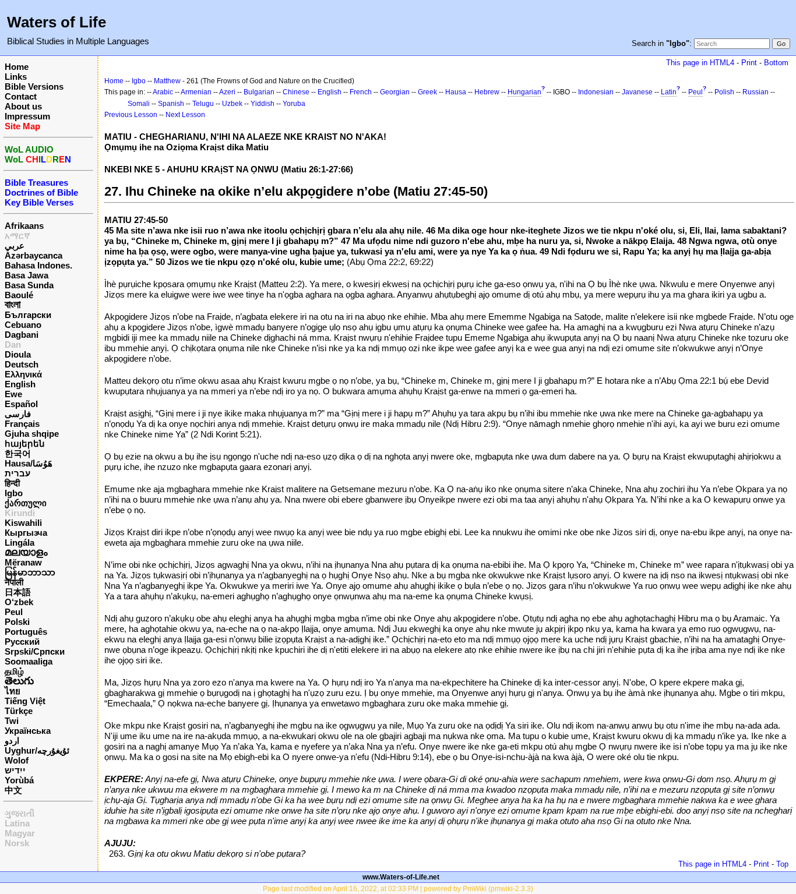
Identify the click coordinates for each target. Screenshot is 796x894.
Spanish (171, 104)
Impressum (27, 116)
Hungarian (524, 92)
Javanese (637, 92)
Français (22, 424)
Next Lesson (185, 115)
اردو (12, 740)
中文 (13, 790)
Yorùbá (19, 780)
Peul (14, 612)
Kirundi (20, 513)
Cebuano (23, 325)
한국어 (18, 453)
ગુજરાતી (19, 813)
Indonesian (596, 92)
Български (28, 315)
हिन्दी (12, 483)
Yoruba (294, 104)
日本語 (18, 592)
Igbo (14, 493)
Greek (427, 92)
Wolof (17, 760)
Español (21, 404)
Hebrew (486, 92)
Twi (12, 721)
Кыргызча (26, 533)
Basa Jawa (26, 275)
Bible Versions (34, 86)
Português (26, 632)
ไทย (12, 691)
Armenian (196, 92)
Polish (724, 92)
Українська (28, 731)
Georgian (395, 92)
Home (17, 67)
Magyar (20, 833)
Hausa (455, 92)
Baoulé (19, 295)
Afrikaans (24, 226)
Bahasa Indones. (38, 265)
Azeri (227, 92)
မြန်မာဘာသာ (30, 572)
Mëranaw (23, 562)
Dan (13, 344)
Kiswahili (23, 523)
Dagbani (21, 335)
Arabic (163, 92)
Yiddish (262, 104)
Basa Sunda (29, 285)
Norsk (17, 843)
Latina (17, 823)
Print (749, 62)
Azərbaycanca (33, 255)
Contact (21, 96)
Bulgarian (259, 92)
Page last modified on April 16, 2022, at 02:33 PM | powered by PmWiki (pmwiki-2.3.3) (398, 889)
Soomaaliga (28, 661)
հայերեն (25, 443)
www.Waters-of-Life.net (400, 877)
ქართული (26, 503)
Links (16, 77)
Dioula (18, 354)
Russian (755, 92)
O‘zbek (19, 602)
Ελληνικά (23, 374)
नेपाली (14, 582)
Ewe (13, 394)
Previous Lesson (130, 115)
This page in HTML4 (700, 62)
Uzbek (232, 104)
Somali (139, 104)
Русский (22, 641)
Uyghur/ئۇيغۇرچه (37, 750)
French (361, 92)
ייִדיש (15, 770)
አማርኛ (17, 236)
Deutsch (21, 364)
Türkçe (19, 711)
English (20, 384)
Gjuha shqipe (32, 434)
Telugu (203, 104)
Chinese (296, 92)
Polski (17, 622)
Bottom (776, 62)
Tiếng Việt (25, 701)
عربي (14, 245)
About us (23, 106)
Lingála (19, 542)
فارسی (18, 414)
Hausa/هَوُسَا (28, 463)
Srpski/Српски (35, 651)
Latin (669, 92)
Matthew (167, 81)
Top (782, 864)
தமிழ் (14, 671)
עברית (17, 473)
